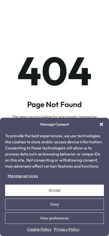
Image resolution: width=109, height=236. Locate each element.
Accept (54, 190)
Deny (54, 204)
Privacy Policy (66, 229)
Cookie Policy (39, 229)
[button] (101, 124)
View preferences (54, 218)
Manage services (23, 175)
